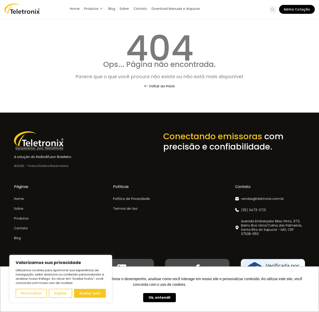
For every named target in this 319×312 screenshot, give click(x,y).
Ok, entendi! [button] (159, 297)
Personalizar (31, 293)
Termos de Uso (125, 208)
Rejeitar (60, 293)
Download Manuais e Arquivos (176, 8)
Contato (140, 8)
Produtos (91, 8)
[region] (60, 279)
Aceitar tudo (90, 293)
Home (75, 8)
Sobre (124, 8)
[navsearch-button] (273, 10)
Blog (111, 8)
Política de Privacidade (131, 199)
